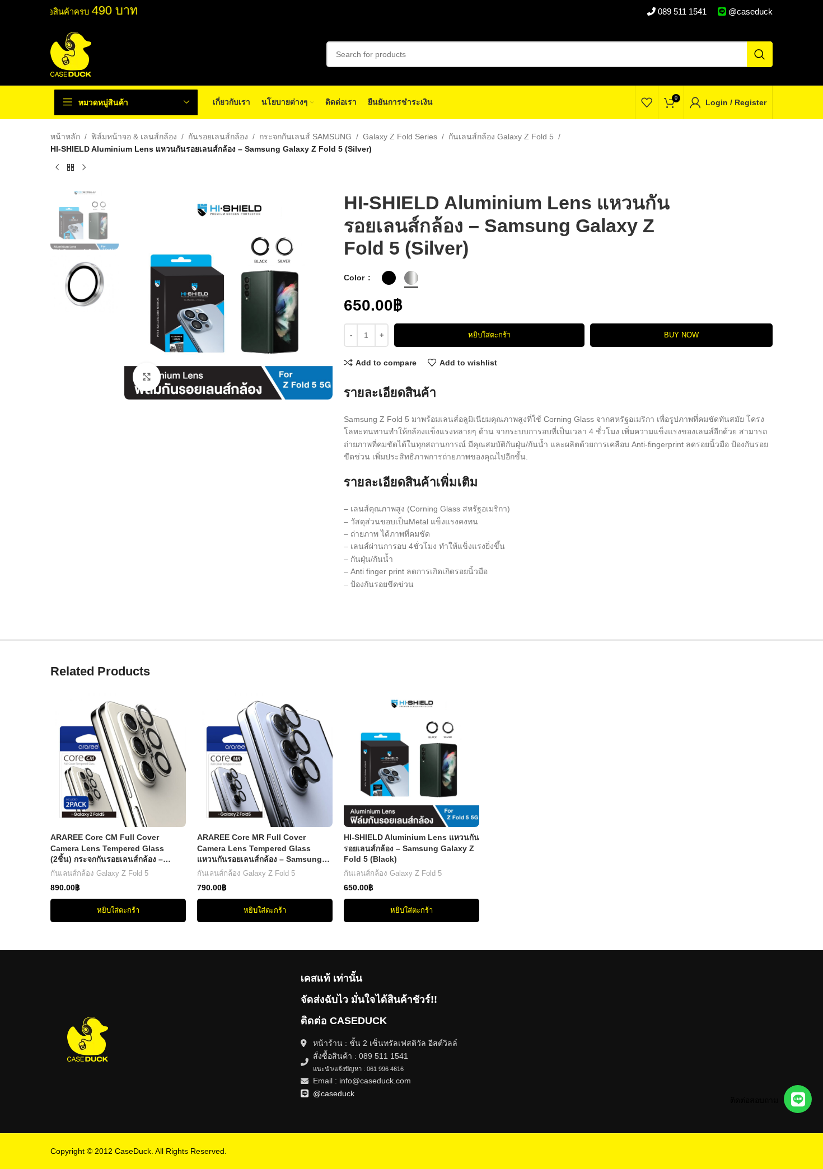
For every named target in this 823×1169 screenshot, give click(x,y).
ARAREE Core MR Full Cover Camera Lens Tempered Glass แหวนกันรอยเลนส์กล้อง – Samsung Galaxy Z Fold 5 (259, 849)
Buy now (681, 335)
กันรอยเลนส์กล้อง (218, 136)
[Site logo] (70, 53)
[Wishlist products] (646, 102)
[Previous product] (57, 168)
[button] (118, 910)
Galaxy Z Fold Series (400, 136)
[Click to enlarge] (147, 377)
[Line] (798, 1099)
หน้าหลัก (65, 136)
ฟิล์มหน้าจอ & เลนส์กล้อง (134, 136)
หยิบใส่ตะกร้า (489, 335)
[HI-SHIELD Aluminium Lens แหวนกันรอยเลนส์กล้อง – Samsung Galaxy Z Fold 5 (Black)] (411, 759)
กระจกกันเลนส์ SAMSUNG (305, 136)
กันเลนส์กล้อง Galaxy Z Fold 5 (501, 136)
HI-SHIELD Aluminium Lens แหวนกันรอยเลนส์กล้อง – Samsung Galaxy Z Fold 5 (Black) (411, 848)
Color (355, 277)
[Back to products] (70, 168)
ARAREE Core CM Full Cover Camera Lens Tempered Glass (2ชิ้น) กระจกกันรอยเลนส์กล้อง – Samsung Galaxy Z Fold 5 (107, 849)
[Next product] (84, 168)
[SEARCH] (760, 54)
